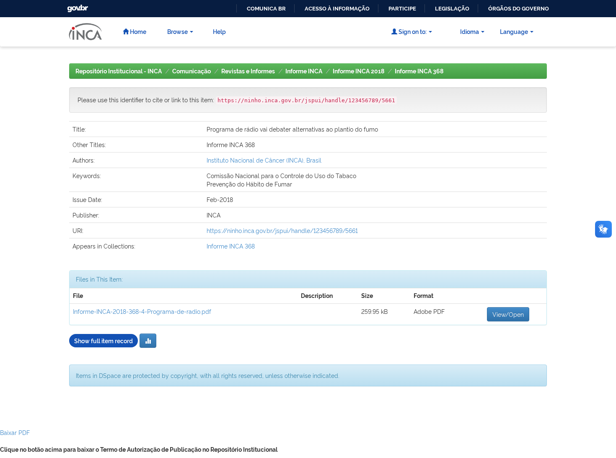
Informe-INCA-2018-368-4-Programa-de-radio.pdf (142, 311)
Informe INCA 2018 (358, 71)
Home (137, 31)
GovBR (76, 6)
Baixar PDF (15, 432)
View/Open (508, 314)
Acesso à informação (337, 8)
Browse (177, 31)
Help (219, 31)
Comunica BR (266, 8)
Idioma (469, 31)
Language (514, 31)
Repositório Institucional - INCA (118, 71)
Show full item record (103, 340)
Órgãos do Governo (518, 8)
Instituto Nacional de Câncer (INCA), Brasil (264, 160)
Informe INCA (303, 71)
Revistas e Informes (248, 71)
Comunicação (191, 71)
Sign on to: (412, 31)
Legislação (452, 8)
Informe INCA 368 (419, 71)
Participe (402, 8)
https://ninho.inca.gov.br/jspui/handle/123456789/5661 (282, 230)
